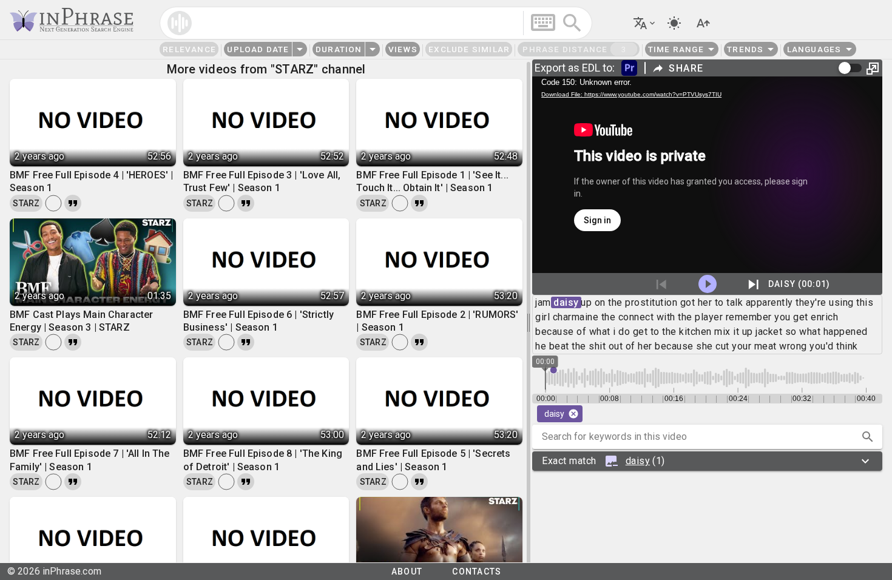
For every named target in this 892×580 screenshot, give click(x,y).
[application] (707, 174)
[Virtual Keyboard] (543, 22)
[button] (508, 22)
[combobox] (376, 23)
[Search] (572, 23)
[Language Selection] (645, 23)
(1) (603, 461)
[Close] (573, 413)
